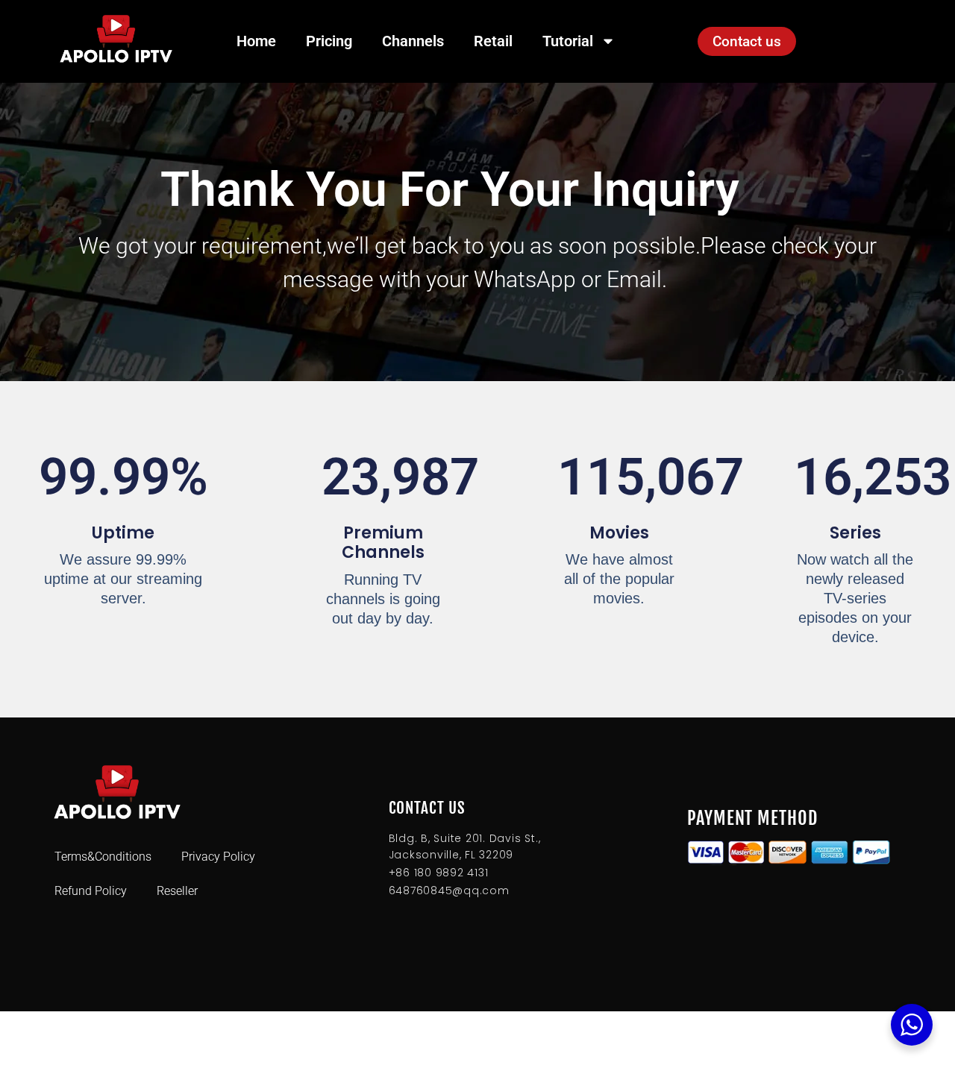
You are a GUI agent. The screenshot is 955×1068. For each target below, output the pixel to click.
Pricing (329, 41)
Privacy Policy (218, 856)
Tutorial (567, 41)
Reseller (177, 891)
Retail (493, 41)
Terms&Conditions (102, 856)
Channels (413, 41)
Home (256, 41)
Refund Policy (90, 891)
